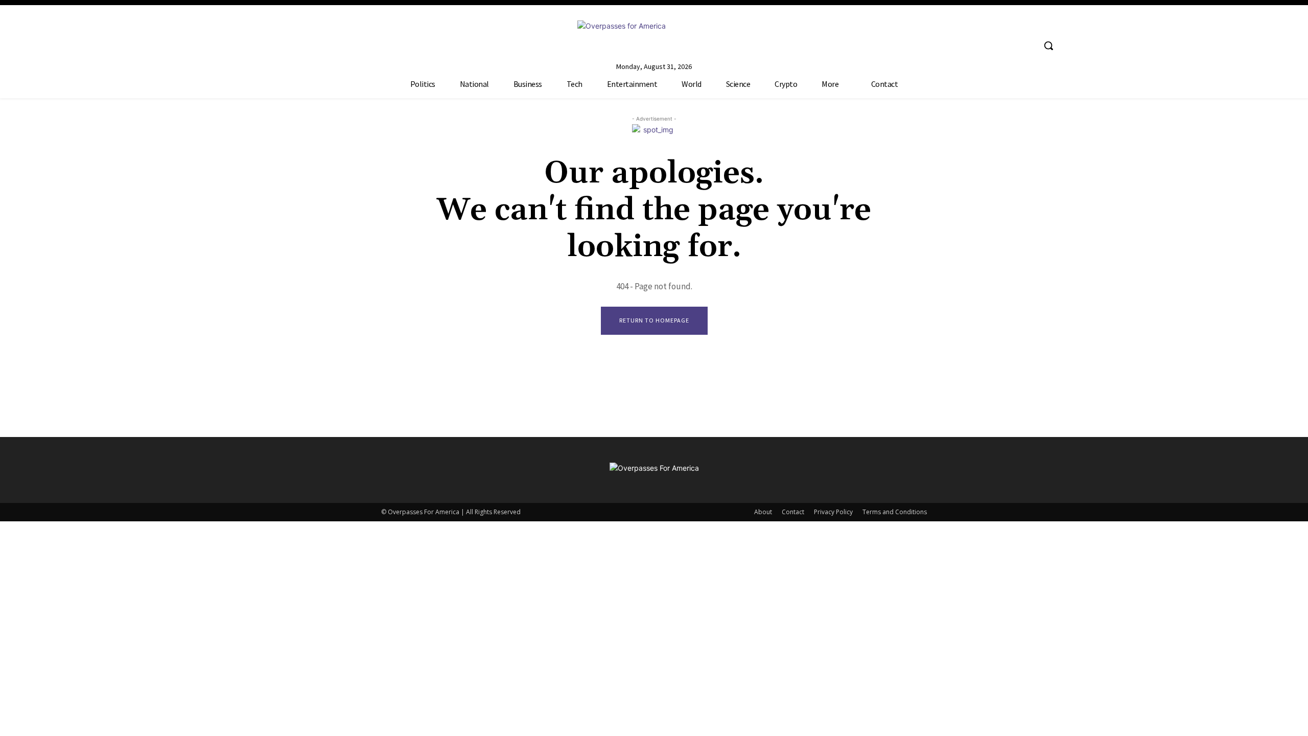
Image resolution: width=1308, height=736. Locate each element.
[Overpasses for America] (654, 37)
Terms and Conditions (894, 512)
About (763, 512)
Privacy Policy (833, 512)
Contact (793, 512)
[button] (1048, 45)
